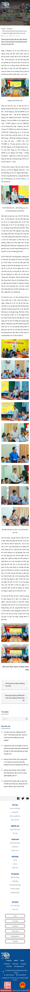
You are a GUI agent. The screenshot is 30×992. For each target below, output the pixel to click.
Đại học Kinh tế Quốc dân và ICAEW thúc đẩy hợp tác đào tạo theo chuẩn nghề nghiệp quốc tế (15, 773)
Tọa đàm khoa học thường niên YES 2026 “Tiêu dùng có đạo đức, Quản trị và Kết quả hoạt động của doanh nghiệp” (15, 736)
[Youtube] (27, 798)
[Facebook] (18, 798)
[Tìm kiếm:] (15, 719)
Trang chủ (3, 28)
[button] (15, 916)
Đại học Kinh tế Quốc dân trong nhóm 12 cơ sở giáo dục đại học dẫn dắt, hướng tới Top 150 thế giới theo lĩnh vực (16, 762)
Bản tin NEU (9, 28)
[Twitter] (22, 798)
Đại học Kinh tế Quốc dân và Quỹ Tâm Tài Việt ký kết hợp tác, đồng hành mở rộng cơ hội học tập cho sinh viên (16, 783)
